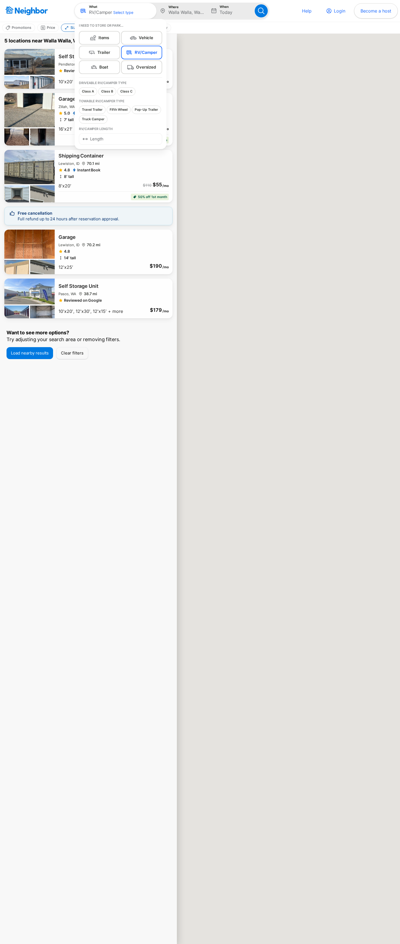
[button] (115, 11)
